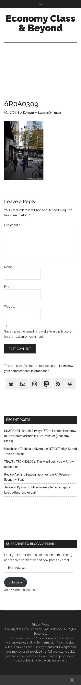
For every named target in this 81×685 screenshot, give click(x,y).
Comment (12, 225)
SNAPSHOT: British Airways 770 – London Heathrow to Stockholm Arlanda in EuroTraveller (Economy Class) (40, 436)
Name (9, 267)
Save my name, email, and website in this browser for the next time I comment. (38, 334)
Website (9, 306)
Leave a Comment (49, 112)
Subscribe (15, 582)
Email (9, 287)
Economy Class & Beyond (40, 23)
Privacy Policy (40, 624)
